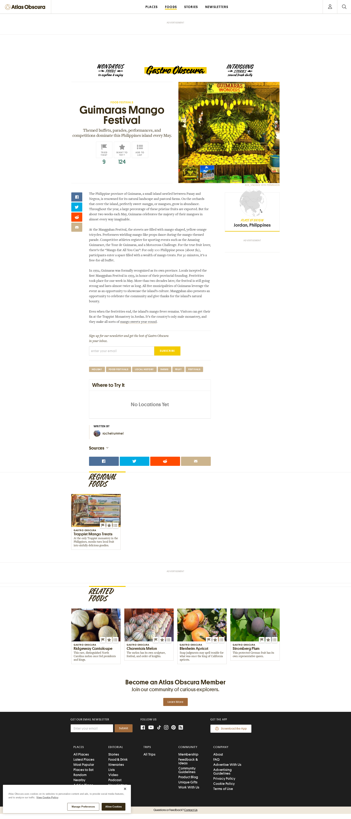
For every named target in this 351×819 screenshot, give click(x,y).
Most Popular (83, 764)
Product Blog (188, 777)
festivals (194, 369)
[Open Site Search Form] (344, 7)
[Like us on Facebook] (143, 728)
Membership (188, 754)
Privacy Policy (224, 778)
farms (165, 369)
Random (80, 775)
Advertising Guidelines (222, 771)
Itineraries (116, 764)
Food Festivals (122, 102)
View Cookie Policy (47, 797)
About (218, 754)
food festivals (119, 369)
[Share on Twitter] (76, 207)
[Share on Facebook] (76, 197)
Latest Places (84, 759)
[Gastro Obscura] (110, 70)
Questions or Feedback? (175, 810)
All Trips (150, 754)
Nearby (79, 780)
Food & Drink (118, 759)
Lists (111, 769)
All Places (81, 754)
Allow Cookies (113, 806)
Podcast (114, 780)
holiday (97, 369)
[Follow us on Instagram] (166, 728)
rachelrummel (113, 433)
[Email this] (76, 227)
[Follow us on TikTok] (159, 728)
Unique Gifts (188, 782)
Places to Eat (83, 769)
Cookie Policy (224, 783)
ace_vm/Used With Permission (262, 185)
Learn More (175, 701)
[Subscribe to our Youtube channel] (151, 728)
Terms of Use (223, 788)
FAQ (216, 759)
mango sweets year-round (138, 322)
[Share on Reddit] (76, 217)
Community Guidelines (187, 770)
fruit (178, 369)
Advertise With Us (227, 764)
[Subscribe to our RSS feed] (181, 728)
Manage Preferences (83, 806)
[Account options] (330, 6)
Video (113, 775)
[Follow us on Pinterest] (173, 728)
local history (144, 369)
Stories (113, 754)
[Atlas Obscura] (26, 7)
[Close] (125, 789)
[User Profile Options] (330, 7)
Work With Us (188, 787)
